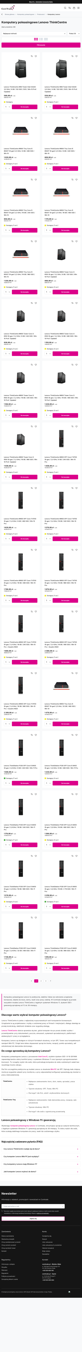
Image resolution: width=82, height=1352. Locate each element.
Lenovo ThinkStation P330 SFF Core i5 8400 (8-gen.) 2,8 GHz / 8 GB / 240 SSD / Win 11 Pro (20, 767)
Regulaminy (6, 1260)
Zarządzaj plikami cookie (10, 1279)
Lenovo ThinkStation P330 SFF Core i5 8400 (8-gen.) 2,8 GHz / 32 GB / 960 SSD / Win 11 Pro (61, 950)
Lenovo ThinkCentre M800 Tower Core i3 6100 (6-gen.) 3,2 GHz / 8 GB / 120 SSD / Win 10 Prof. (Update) (61, 274)
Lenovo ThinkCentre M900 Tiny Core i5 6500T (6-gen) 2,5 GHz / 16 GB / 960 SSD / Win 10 (19, 274)
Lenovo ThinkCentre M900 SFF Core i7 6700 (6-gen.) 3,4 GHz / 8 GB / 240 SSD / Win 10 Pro (61, 459)
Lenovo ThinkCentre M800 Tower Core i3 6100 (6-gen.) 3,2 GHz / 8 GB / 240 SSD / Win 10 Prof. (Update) (20, 336)
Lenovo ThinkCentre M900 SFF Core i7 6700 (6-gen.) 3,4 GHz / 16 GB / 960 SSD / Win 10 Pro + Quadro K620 (20, 706)
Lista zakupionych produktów (52, 1245)
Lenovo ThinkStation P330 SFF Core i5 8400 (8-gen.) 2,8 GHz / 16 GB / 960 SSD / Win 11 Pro (20, 889)
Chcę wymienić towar (9, 1248)
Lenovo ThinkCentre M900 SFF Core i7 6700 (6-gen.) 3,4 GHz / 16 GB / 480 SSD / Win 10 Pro (20, 583)
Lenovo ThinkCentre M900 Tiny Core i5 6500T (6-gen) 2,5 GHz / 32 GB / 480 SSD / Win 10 (60, 706)
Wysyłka (4, 1267)
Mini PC (53, 1069)
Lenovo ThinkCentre (9, 1031)
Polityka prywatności (8, 1276)
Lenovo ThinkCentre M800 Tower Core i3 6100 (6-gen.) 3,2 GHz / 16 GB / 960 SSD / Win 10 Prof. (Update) (20, 459)
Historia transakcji (48, 1248)
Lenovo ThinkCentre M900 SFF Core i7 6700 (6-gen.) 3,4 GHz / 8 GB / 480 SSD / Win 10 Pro (20, 521)
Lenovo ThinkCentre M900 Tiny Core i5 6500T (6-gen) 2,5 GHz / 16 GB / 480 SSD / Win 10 (60, 212)
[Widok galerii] (46, 39)
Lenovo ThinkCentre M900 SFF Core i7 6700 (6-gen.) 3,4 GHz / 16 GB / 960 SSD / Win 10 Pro (61, 583)
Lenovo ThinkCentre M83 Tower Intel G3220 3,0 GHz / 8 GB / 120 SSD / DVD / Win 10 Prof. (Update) (20, 89)
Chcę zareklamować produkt (11, 1242)
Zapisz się (33, 1218)
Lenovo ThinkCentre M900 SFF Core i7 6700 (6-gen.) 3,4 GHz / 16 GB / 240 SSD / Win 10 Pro (61, 521)
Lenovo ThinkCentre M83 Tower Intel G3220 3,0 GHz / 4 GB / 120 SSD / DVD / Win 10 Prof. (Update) (61, 89)
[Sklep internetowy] (74, 1292)
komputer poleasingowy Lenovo (22, 1126)
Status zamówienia (8, 1236)
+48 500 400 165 (48, 1270)
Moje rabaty (46, 1251)
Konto (44, 1232)
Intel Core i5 (43, 1056)
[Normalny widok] (36, 39)
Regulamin (5, 1273)
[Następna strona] (51, 981)
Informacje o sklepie (8, 1264)
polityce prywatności (43, 1213)
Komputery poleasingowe (25, 14)
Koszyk (44, 1239)
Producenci (41, 14)
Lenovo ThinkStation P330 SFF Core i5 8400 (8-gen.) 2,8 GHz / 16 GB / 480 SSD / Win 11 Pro (61, 827)
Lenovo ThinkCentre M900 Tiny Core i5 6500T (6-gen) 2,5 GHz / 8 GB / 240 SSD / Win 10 (60, 151)
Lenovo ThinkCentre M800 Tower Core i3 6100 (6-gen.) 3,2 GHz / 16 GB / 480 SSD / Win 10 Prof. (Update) (61, 397)
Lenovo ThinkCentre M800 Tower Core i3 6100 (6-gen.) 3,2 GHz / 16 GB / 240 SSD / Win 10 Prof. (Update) (20, 397)
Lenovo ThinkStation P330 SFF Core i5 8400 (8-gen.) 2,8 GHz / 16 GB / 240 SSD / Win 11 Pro (20, 827)
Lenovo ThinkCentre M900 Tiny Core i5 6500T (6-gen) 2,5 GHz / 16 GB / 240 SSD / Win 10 (19, 212)
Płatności (4, 1270)
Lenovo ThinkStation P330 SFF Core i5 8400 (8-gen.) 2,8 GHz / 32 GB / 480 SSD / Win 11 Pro (20, 950)
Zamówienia (6, 1232)
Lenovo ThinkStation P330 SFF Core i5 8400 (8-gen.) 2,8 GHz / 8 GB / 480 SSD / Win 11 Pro (61, 767)
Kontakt (4, 1251)
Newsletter (9, 1193)
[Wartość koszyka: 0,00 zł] (74, 8)
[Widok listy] (41, 39)
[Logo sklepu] (8, 7)
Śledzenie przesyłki (8, 1239)
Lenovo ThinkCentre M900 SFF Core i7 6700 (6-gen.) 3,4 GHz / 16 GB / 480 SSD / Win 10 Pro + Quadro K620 (61, 644)
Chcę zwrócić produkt (9, 1245)
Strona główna (9, 14)
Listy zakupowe (47, 1242)
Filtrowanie (41, 45)
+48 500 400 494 (48, 1280)
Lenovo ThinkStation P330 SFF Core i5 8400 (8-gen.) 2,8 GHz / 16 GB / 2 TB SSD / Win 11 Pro (61, 889)
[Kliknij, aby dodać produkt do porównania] (31, 56)
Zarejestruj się (46, 1236)
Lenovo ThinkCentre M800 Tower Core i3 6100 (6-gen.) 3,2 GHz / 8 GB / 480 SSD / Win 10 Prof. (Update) (61, 336)
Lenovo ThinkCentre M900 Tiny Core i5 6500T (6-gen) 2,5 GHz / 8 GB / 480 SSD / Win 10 (19, 151)
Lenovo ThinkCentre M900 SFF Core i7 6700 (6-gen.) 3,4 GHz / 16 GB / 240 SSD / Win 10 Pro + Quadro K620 (20, 644)
